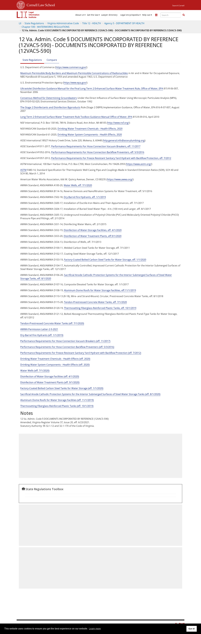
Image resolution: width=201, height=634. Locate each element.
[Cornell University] (21, 4)
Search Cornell (178, 5)
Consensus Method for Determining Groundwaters (48, 98)
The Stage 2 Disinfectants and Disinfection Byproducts (50, 107)
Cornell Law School (40, 4)
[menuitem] (79, 14)
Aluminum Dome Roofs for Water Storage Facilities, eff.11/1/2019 (100, 290)
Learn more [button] (95, 628)
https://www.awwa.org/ (120, 179)
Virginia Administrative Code (63, 23)
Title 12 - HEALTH (91, 23)
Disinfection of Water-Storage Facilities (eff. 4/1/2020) (49, 376)
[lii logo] (28, 15)
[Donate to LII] (156, 15)
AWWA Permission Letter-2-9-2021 (39, 329)
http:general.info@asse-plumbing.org (123, 140)
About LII (79, 15)
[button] (184, 15)
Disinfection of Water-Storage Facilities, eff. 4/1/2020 (93, 230)
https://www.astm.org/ (138, 164)
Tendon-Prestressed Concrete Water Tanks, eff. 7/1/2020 (95, 302)
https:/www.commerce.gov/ (71, 67)
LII (20, 23)
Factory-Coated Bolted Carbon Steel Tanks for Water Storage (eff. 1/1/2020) (61, 388)
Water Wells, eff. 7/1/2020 (78, 185)
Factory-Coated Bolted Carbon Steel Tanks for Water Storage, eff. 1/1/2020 (105, 259)
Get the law (92, 15)
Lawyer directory (109, 15)
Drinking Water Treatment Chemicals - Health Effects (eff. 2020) (55, 358)
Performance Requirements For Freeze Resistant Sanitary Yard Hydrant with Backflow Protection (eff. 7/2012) (80, 352)
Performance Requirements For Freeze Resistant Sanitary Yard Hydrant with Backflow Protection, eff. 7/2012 (111, 158)
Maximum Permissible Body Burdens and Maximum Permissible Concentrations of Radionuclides (74, 73)
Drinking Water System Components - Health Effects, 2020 (90, 134)
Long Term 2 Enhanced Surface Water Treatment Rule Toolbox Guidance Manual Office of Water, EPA (76, 116)
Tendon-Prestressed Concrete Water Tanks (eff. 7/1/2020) (52, 323)
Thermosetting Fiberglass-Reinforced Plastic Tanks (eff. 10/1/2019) (56, 406)
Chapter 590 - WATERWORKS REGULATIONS (45, 26)
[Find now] (183, 15)
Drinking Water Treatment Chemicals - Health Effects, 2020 (90, 128)
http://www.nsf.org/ (118, 122)
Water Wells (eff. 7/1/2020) (34, 370)
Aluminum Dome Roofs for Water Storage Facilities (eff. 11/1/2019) (57, 400)
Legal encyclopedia (129, 15)
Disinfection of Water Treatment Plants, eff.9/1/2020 (92, 236)
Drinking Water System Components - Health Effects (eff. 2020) (55, 364)
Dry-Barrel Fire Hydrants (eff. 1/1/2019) (41, 335)
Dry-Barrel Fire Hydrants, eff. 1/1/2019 (85, 197)
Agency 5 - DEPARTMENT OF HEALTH (124, 23)
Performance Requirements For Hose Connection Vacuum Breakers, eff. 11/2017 (95, 146)
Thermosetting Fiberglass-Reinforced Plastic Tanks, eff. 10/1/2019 (100, 308)
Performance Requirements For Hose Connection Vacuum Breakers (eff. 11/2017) (65, 341)
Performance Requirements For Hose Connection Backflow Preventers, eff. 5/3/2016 (97, 152)
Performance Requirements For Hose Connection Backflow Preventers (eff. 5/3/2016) (67, 347)
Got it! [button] (191, 629)
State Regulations (34, 23)
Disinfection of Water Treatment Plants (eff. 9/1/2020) (49, 382)
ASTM (23, 170)
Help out (146, 15)
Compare (52, 60)
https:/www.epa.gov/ (75, 82)
